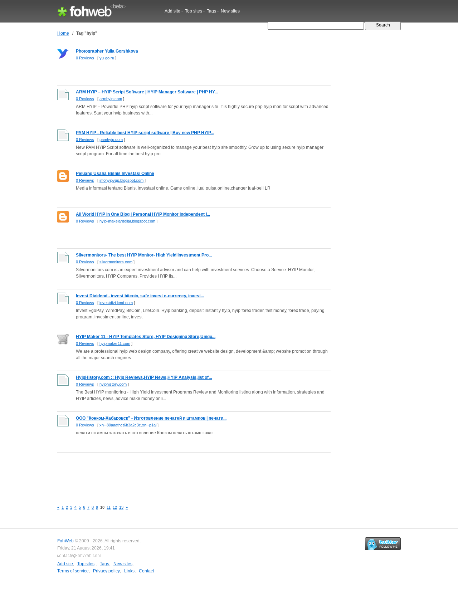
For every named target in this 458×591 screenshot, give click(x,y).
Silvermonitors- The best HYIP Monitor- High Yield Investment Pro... (144, 255)
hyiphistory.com (113, 384)
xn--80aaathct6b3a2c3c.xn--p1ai (127, 425)
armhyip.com (110, 99)
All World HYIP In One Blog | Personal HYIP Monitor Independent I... (143, 214)
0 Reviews (85, 58)
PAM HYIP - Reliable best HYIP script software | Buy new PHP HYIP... (145, 132)
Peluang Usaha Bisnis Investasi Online (115, 173)
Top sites (193, 11)
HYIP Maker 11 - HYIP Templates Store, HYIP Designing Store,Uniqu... (145, 336)
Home (63, 33)
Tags (211, 11)
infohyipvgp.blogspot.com (121, 180)
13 (121, 507)
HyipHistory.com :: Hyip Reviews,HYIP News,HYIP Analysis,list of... (144, 377)
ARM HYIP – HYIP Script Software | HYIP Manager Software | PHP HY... (147, 91)
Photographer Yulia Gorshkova (107, 51)
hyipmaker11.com (114, 343)
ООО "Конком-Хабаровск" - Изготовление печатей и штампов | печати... (151, 418)
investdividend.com (116, 303)
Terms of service (73, 570)
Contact (146, 570)
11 (109, 507)
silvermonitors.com (115, 262)
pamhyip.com (111, 139)
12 (115, 507)
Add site (172, 11)
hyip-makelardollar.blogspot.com (127, 221)
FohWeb (65, 540)
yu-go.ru (106, 58)
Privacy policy (106, 570)
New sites (230, 11)
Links (129, 570)
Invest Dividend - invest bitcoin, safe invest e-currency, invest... (140, 295)
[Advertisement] (187, 473)
